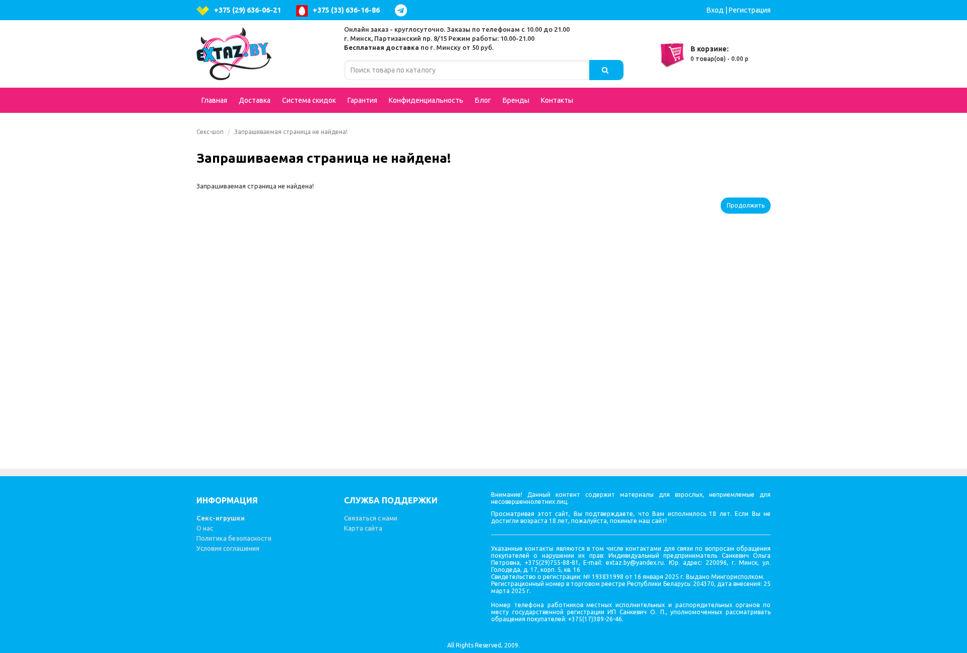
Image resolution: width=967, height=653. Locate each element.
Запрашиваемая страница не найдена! (291, 131)
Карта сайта (363, 528)
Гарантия (362, 100)
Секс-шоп (210, 131)
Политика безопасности (233, 538)
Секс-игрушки (220, 517)
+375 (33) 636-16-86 (346, 10)
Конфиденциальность (426, 100)
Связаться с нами (370, 517)
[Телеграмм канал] (403, 10)
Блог (483, 100)
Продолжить (746, 205)
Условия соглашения (227, 548)
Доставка (254, 100)
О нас (204, 528)
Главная (214, 100)
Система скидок (309, 100)
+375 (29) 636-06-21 (247, 10)
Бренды (516, 100)
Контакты (557, 100)
